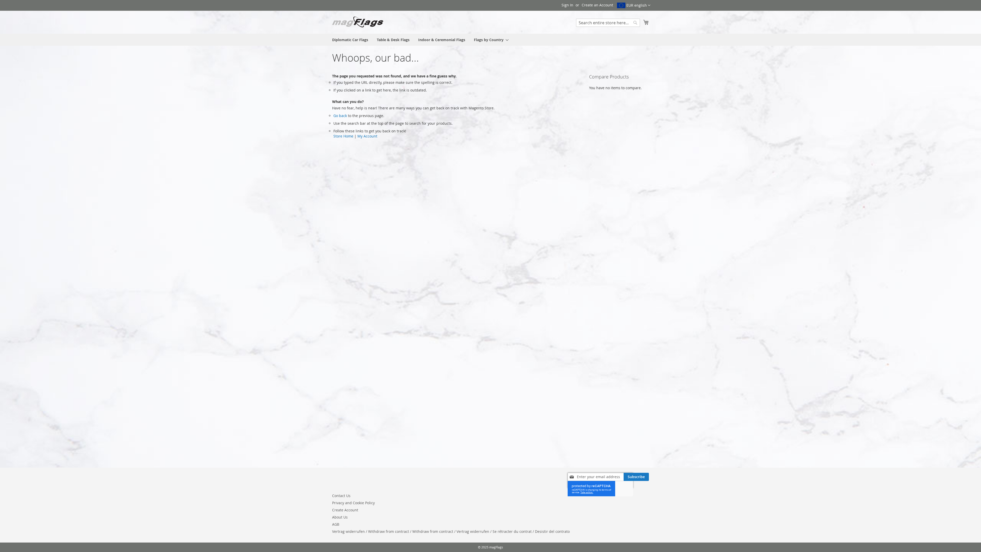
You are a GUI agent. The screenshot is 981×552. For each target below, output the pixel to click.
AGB (335, 524)
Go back (340, 115)
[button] (633, 5)
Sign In (567, 5)
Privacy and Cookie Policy (353, 502)
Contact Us (341, 495)
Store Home (343, 136)
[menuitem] (350, 40)
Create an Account (597, 5)
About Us (340, 517)
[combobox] (608, 23)
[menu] (490, 40)
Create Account (345, 510)
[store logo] (357, 22)
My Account (367, 136)
